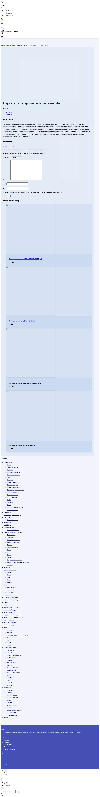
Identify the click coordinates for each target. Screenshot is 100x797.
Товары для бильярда (10, 610)
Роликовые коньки (9, 527)
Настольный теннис (9, 612)
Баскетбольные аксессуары (12, 600)
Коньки (9, 700)
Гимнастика (7, 567)
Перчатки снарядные (13, 492)
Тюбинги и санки (12, 715)
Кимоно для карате (12, 485)
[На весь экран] (4, 774)
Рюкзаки (9, 637)
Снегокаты (10, 702)
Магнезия (9, 565)
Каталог (9, 13)
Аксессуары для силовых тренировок (18, 562)
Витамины (10, 675)
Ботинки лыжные (12, 705)
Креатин (9, 677)
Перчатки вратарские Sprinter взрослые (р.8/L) (25, 383)
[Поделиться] (2, 774)
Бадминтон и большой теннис (12, 615)
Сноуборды (10, 692)
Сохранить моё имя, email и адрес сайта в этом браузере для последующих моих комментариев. (33, 192)
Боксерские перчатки (13, 475)
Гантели (9, 550)
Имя (4, 184)
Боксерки (10, 480)
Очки (8, 577)
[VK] (2, 23)
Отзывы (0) (9, 114)
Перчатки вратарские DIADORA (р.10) (22, 321)
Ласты (9, 580)
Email (5, 188)
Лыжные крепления (13, 695)
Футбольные (10, 592)
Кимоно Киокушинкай (13, 487)
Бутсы (5, 605)
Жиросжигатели (11, 662)
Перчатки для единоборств (15, 507)
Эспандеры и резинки (13, 540)
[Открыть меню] (2, 36)
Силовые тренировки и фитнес (13, 532)
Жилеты (9, 632)
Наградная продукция (10, 622)
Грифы (9, 555)
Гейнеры (9, 660)
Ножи (8, 640)
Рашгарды (10, 502)
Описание (9, 112)
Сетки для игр (8, 595)
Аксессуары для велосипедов (12, 515)
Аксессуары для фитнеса (14, 542)
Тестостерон (10, 650)
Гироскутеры (7, 522)
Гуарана (9, 680)
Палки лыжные (11, 712)
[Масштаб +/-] (6, 774)
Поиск (17, 791)
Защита (9, 465)
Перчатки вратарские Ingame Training (22, 445)
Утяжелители (11, 537)
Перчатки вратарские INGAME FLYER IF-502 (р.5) (25, 259)
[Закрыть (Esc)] (1, 774)
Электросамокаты (12, 520)
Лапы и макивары (12, 495)
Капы (8, 477)
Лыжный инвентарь (13, 697)
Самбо (9, 500)
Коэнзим (9, 652)
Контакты (9, 15)
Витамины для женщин (13, 672)
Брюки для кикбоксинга (14, 472)
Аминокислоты (11, 670)
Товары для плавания (10, 570)
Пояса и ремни (11, 535)
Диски (9, 557)
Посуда (9, 645)
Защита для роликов (13, 530)
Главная (9, 10)
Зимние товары (8, 690)
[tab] (49, 112)
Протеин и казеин (12, 657)
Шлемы (9, 505)
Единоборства (8, 744)
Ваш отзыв (6, 180)
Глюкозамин (10, 685)
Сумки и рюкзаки (9, 625)
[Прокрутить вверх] (2, 771)
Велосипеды (7, 512)
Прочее (9, 575)
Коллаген (9, 682)
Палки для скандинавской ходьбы (14, 617)
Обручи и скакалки (12, 547)
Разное (6, 717)
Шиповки (6, 602)
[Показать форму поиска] (2, 19)
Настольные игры (9, 620)
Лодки (9, 642)
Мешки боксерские (12, 510)
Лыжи (9, 707)
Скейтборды (7, 525)
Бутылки (9, 545)
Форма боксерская (12, 467)
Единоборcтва (8, 462)
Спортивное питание (10, 647)
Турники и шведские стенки (12, 607)
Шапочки (9, 582)
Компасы (9, 630)
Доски (9, 572)
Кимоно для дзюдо (12, 482)
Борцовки (10, 470)
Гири (8, 552)
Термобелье (7, 687)
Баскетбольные (11, 587)
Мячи (5, 585)
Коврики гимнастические (14, 560)
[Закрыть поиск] (2, 788)
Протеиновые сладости (14, 655)
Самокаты (7, 517)
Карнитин (9, 665)
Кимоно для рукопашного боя (15, 490)
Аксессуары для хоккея (14, 710)
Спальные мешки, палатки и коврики (18, 635)
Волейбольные (11, 590)
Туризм (6, 627)
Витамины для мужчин (13, 667)
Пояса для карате (12, 497)
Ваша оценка (7, 157)
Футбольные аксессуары (11, 597)
